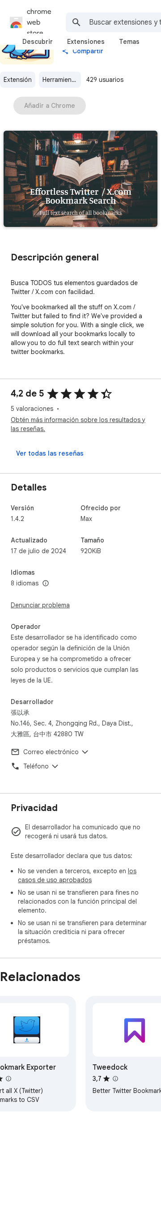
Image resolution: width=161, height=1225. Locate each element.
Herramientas (61, 80)
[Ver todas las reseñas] (50, 453)
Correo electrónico (51, 752)
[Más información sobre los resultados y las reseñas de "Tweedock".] (115, 1078)
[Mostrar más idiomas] (45, 583)
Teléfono (36, 766)
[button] (80, 179)
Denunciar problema (40, 605)
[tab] (37, 42)
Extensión (18, 80)
